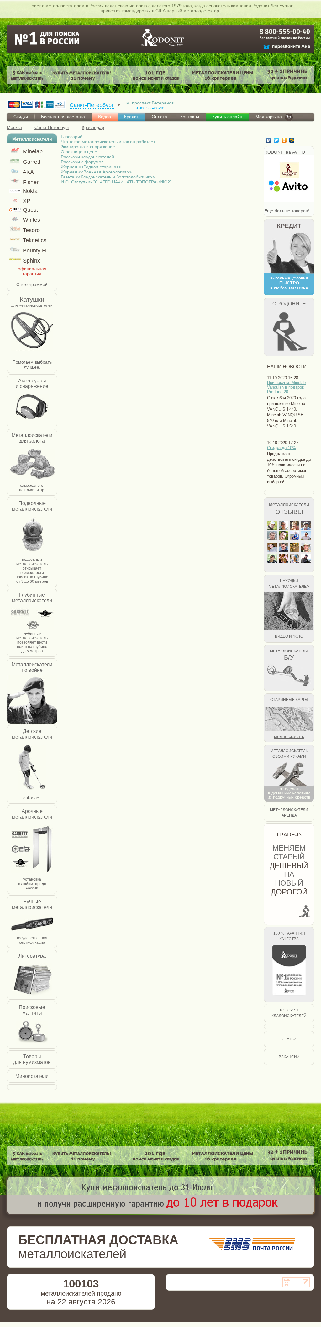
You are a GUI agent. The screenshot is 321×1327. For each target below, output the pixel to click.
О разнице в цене (79, 151)
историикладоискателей (289, 1013)
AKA (27, 172)
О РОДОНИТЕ (289, 303)
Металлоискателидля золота (32, 438)
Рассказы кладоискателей (87, 156)
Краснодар (93, 127)
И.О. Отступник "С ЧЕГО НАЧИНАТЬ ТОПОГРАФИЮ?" (116, 181)
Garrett (30, 162)
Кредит (131, 116)
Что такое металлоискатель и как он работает (108, 141)
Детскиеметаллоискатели (32, 734)
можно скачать (289, 736)
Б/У (289, 657)
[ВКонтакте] (269, 140)
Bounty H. (34, 250)
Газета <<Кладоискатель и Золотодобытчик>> (108, 176)
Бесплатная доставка (63, 116)
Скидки (20, 116)
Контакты (189, 116)
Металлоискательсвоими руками (289, 754)
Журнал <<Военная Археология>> (96, 171)
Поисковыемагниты (32, 1010)
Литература (32, 955)
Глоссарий (71, 136)
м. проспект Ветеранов (150, 102)
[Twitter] (277, 140)
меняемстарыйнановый (289, 870)
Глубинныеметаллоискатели (32, 597)
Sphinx (30, 260)
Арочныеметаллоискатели (32, 814)
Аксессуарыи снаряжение (32, 383)
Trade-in (289, 834)
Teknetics (33, 240)
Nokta (29, 191)
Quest (29, 210)
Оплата (159, 116)
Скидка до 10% (281, 447)
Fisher (30, 182)
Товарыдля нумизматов (32, 1059)
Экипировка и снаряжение (88, 146)
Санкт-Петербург (51, 127)
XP (25, 201)
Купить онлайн (227, 116)
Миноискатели (32, 1076)
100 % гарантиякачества (289, 936)
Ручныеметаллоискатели (32, 904)
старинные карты (289, 700)
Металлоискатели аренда (289, 813)
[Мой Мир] (293, 140)
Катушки (32, 299)
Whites (30, 220)
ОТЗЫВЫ (289, 511)
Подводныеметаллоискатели (32, 506)
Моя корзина (268, 116)
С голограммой (32, 284)
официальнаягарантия (32, 271)
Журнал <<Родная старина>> (91, 166)
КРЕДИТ (289, 225)
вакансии (289, 1057)
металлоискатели (289, 504)
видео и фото (289, 636)
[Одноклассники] (285, 140)
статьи (289, 1039)
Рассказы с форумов (82, 161)
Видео (104, 116)
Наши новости (287, 366)
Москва (14, 127)
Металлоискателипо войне (32, 667)
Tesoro (30, 230)
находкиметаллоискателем (289, 584)
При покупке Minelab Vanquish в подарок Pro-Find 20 (286, 387)
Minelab (32, 151)
